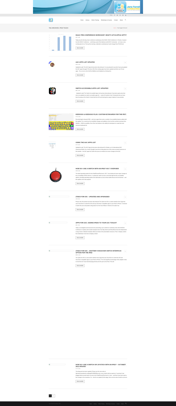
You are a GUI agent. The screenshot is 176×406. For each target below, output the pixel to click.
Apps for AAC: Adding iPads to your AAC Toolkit (96, 223)
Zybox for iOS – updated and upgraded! (93, 197)
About (122, 403)
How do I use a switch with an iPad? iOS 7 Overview (97, 168)
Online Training (101, 403)
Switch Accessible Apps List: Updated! (92, 88)
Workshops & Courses (110, 403)
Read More (80, 48)
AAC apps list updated (85, 62)
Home (115, 27)
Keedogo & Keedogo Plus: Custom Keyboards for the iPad (101, 114)
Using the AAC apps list (86, 142)
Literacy (95, 403)
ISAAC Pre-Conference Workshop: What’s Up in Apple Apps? (101, 35)
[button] (125, 20)
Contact (118, 403)
